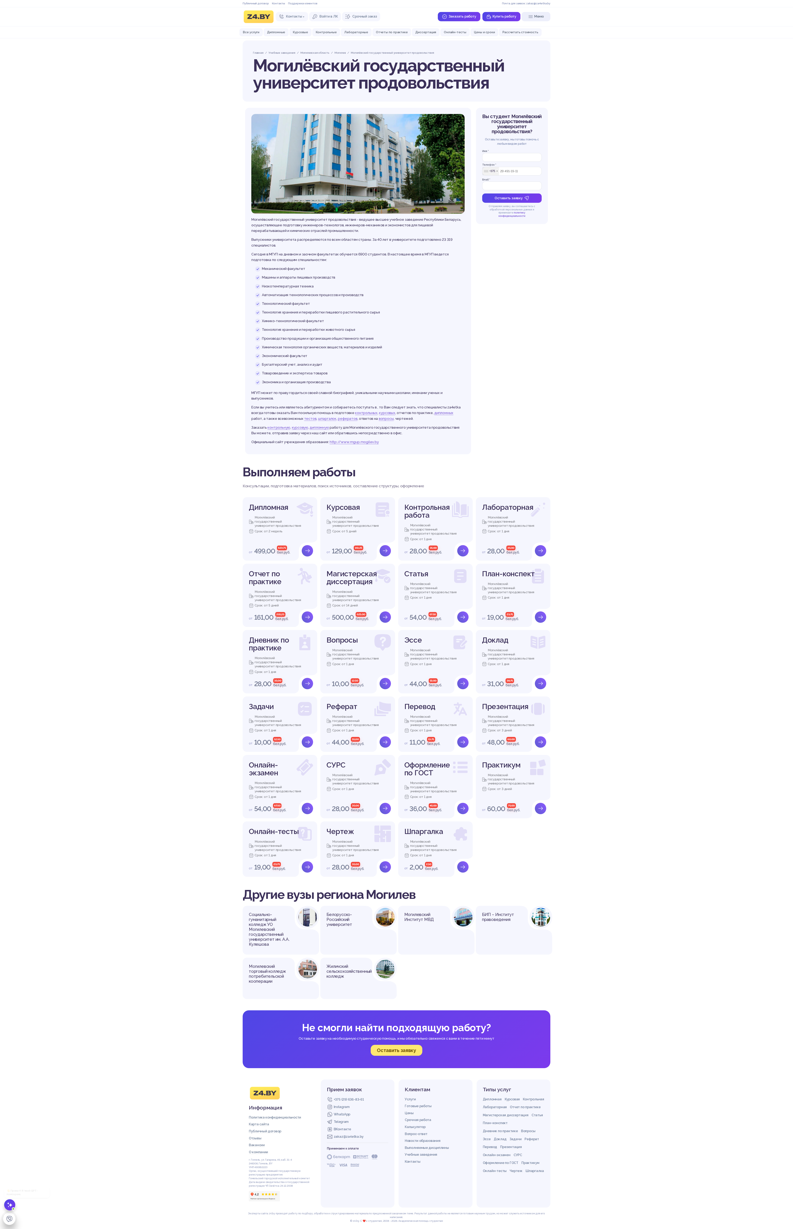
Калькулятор (415, 1127)
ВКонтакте (342, 1129)
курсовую (300, 427)
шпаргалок (327, 418)
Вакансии (257, 1145)
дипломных (443, 413)
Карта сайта (259, 1124)
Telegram (341, 1122)
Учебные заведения (421, 1155)
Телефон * (489, 164)
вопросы (386, 418)
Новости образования (422, 1141)
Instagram (342, 1107)
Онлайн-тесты (455, 32)
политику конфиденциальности (512, 214)
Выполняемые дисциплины (427, 1148)
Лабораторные (356, 32)
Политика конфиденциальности (275, 1117)
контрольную (278, 427)
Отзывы (255, 1138)
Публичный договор (256, 3)
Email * (486, 179)
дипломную (319, 427)
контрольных (366, 413)
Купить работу (504, 16)
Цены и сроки (484, 32)
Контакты (278, 3)
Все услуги (251, 32)
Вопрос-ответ (416, 1134)
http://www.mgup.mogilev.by (354, 442)
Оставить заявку (509, 198)
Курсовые (300, 32)
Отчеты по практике (392, 32)
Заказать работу (462, 16)
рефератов (347, 418)
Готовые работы (418, 1106)
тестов (310, 418)
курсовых (387, 413)
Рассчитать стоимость (520, 32)
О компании (258, 1152)
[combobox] (490, 171)
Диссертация (425, 32)
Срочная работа (418, 1120)
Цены (409, 1113)
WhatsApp (342, 1114)
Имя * (485, 151)
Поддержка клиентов (302, 3)
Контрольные (326, 32)
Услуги (410, 1099)
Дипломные (276, 32)
